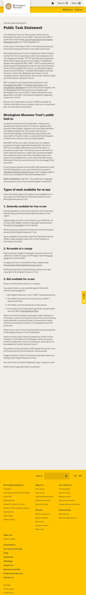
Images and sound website (69, 504)
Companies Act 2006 (13, 85)
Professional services (13, 573)
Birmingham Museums (14, 485)
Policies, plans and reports (15, 23)
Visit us (78, 9)
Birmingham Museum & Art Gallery (17, 493)
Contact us (8, 577)
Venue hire (8, 557)
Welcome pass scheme (68, 518)
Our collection (65, 485)
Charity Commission (34, 85)
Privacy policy (9, 589)
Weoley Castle (9, 520)
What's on (68, 9)
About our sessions (43, 514)
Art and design (64, 489)
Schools (39, 510)
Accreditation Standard (14, 87)
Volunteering (64, 514)
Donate (84, 296)
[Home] (52, 3)
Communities (65, 510)
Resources (39, 529)
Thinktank (7, 489)
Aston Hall (8, 497)
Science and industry (67, 500)
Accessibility (9, 544)
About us (39, 485)
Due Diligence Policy (30, 311)
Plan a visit (39, 522)
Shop (6, 553)
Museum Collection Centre (14, 504)
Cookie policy (9, 593)
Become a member (12, 569)
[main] (43, 239)
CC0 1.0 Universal (15, 225)
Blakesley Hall (9, 500)
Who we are (39, 489)
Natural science (65, 497)
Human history (64, 493)
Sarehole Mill (9, 512)
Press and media (41, 504)
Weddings (8, 561)
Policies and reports (43, 500)
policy (44, 172)
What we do (40, 493)
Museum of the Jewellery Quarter (16, 508)
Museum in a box (41, 526)
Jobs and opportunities (44, 497)
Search (39, 476)
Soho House (8, 516)
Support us (8, 565)
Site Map (7, 585)
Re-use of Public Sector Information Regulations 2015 (28, 40)
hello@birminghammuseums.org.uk (19, 172)
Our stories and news (13, 549)
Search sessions (41, 518)
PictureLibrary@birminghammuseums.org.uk (23, 265)
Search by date (9, 539)
